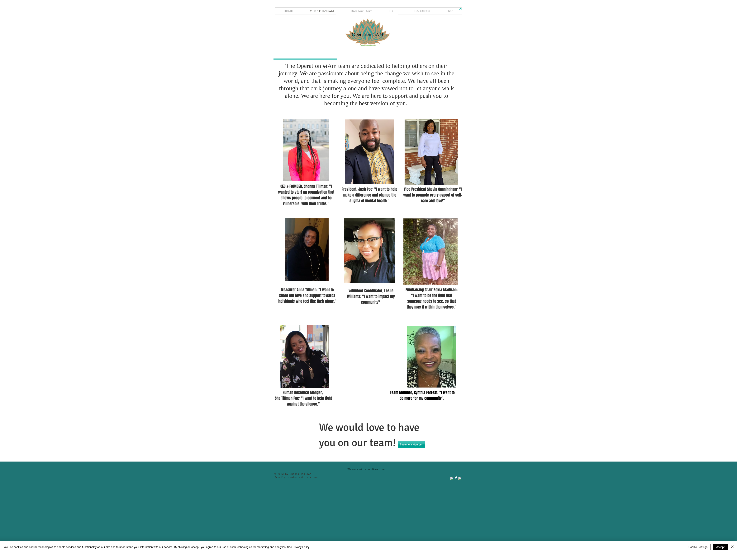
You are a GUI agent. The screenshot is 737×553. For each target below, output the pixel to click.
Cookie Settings (697, 547)
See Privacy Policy (298, 547)
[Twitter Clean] (455, 477)
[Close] (732, 547)
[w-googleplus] (459, 478)
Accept (720, 547)
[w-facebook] (451, 478)
